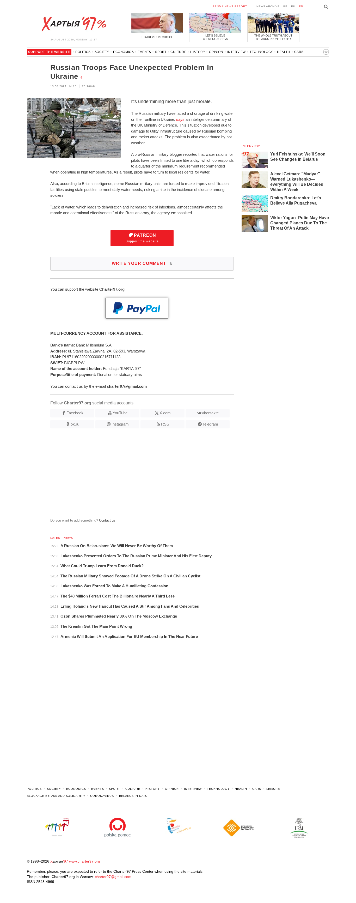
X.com (165, 413)
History (197, 52)
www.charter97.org (84, 861)
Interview (236, 52)
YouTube (120, 413)
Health (283, 52)
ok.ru (75, 424)
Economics (123, 52)
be (285, 6)
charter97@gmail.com (113, 877)
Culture (178, 52)
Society (102, 52)
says (180, 119)
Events (144, 52)
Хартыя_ (74, 24)
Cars (299, 52)
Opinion (216, 52)
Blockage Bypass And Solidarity (56, 795)
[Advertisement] (130, 475)
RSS (165, 424)
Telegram (210, 424)
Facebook (74, 413)
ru (293, 6)
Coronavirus (102, 795)
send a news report (230, 6)
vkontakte (210, 413)
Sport (161, 52)
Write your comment (142, 263)
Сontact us (107, 520)
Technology (261, 52)
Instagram (120, 424)
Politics (83, 52)
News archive (268, 6)
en (301, 6)
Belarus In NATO (133, 795)
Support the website (142, 238)
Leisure (273, 788)
